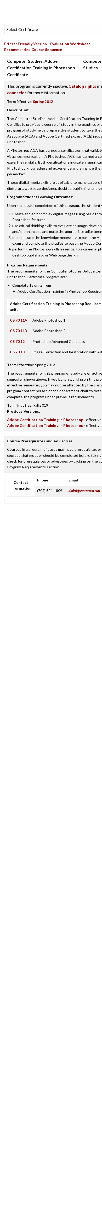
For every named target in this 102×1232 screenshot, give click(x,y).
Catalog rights (82, 85)
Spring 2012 (43, 101)
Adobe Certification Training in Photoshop (45, 419)
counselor (16, 92)
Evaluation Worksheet (70, 43)
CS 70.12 (17, 341)
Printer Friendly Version (25, 43)
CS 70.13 (17, 352)
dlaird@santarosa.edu (84, 490)
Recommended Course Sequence (33, 49)
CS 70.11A (18, 320)
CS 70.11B (18, 330)
